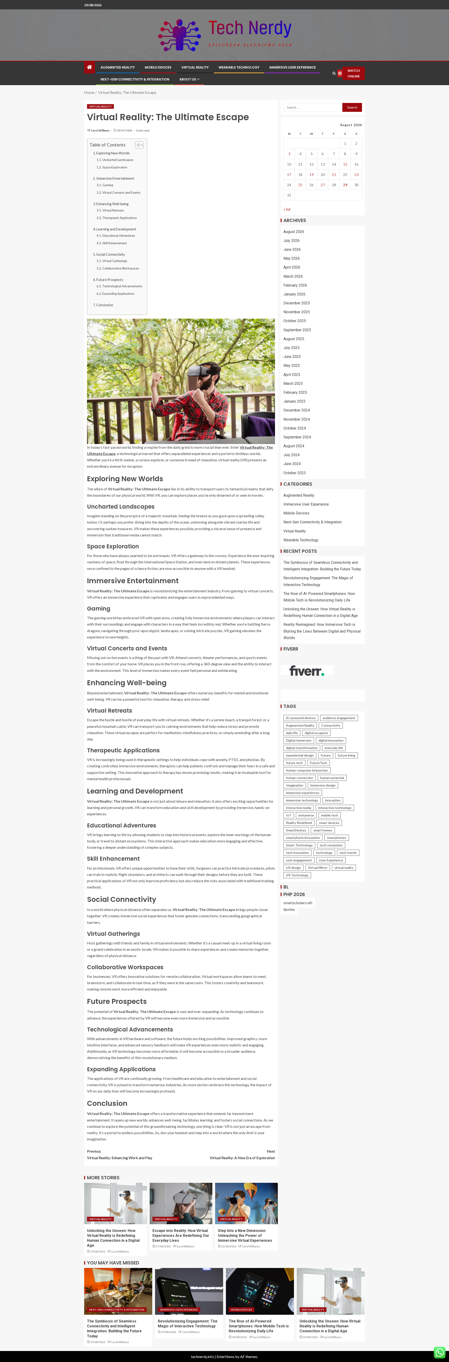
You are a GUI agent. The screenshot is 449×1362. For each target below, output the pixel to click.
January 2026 (294, 294)
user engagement (299, 860)
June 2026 (292, 249)
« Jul (286, 209)
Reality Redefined (299, 823)
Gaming (107, 185)
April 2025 (291, 374)
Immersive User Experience (292, 67)
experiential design (300, 755)
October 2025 (294, 321)
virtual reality (343, 868)
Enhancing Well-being (112, 204)
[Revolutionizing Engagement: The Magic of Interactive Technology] (189, 1291)
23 (356, 174)
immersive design (323, 785)
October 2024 (294, 428)
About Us (187, 79)
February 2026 (295, 285)
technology (324, 853)
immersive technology (302, 800)
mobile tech (329, 815)
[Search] (334, 73)
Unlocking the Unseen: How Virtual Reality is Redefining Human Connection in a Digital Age (330, 1326)
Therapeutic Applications (119, 218)
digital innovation (331, 740)
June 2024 (292, 464)
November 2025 (296, 312)
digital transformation (302, 748)
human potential (332, 778)
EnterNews (226, 1356)
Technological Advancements (122, 286)
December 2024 (296, 410)
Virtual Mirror (317, 868)
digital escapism (316, 733)
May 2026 (291, 258)
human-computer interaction (307, 770)
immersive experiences (302, 793)
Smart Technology (299, 845)
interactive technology (334, 808)
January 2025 (294, 401)
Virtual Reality (195, 67)
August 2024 (293, 446)
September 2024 (297, 437)
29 (345, 184)
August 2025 (293, 339)
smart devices (329, 823)
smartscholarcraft (297, 902)
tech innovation (297, 853)
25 (300, 184)
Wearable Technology (239, 67)
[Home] (89, 67)
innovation (332, 800)
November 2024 (296, 419)
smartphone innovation (303, 838)
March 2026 (293, 276)
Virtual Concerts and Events (121, 192)
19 (311, 174)
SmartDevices (296, 830)
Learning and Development (116, 229)
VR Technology (297, 875)
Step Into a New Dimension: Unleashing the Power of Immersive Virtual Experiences (245, 1235)
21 (334, 174)
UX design (293, 868)
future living (346, 755)
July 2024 (291, 455)
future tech (294, 763)
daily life (292, 733)
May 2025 (291, 366)
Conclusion (104, 305)
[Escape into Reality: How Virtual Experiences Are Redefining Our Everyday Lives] (181, 1203)
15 (345, 164)
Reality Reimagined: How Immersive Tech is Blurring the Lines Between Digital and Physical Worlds (322, 631)
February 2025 (295, 392)
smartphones (336, 838)
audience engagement (339, 718)
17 (289, 174)
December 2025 (296, 303)
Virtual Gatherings (114, 261)
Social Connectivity (110, 254)
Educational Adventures (118, 235)
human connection (299, 778)
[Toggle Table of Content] (137, 145)
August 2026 (293, 231)
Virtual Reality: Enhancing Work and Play (119, 1154)
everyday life (334, 748)
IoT (288, 815)
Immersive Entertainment (115, 178)
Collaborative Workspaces (120, 268)
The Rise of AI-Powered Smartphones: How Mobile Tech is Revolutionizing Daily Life (259, 1326)
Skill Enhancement (114, 243)
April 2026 (291, 267)
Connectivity (330, 725)
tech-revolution (331, 845)
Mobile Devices (158, 67)
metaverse (306, 815)
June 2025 (292, 356)
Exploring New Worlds (113, 153)
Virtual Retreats (113, 210)
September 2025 (297, 330)
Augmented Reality (118, 67)
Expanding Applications (118, 293)
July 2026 (291, 240)
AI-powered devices (301, 718)
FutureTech (318, 763)
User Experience (331, 860)
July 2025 (291, 348)
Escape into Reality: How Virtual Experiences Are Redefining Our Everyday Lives (180, 1235)
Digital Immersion (298, 740)
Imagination (294, 785)
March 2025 (293, 383)
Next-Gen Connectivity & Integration (135, 79)
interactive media (298, 808)
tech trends (348, 853)
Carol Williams (100, 130)
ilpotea (289, 909)
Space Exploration (114, 167)
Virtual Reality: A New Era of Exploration (242, 1154)
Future (326, 755)
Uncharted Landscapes (117, 160)
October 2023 (294, 473)
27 (323, 184)
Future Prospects (109, 280)
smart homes (322, 830)
